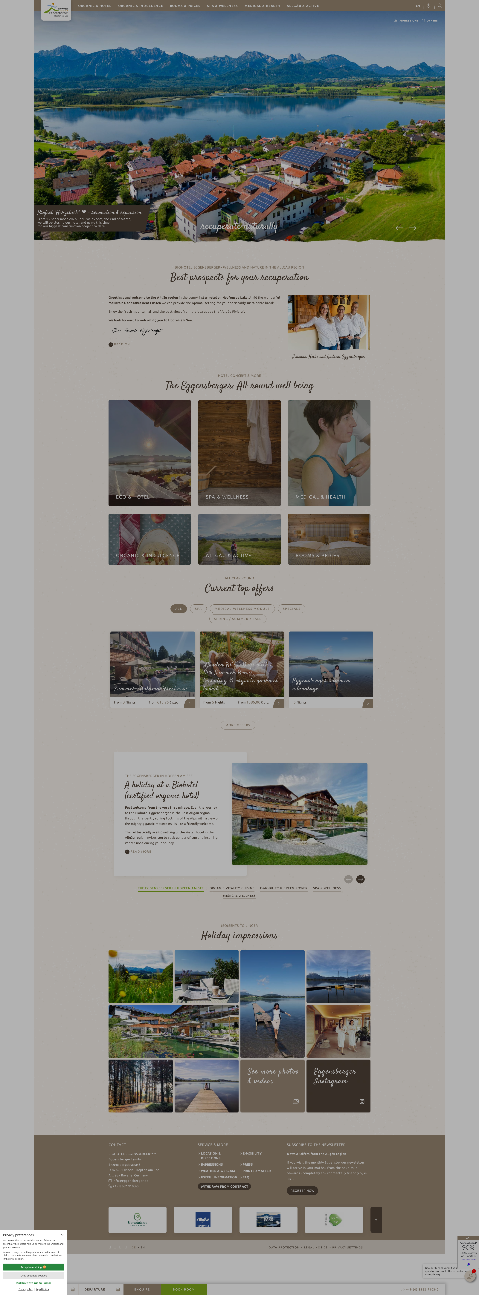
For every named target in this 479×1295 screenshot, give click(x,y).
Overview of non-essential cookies (33, 1282)
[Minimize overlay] (62, 1235)
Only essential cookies (34, 1275)
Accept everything (31, 1267)
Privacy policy (26, 1289)
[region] (33, 1250)
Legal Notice (42, 1289)
